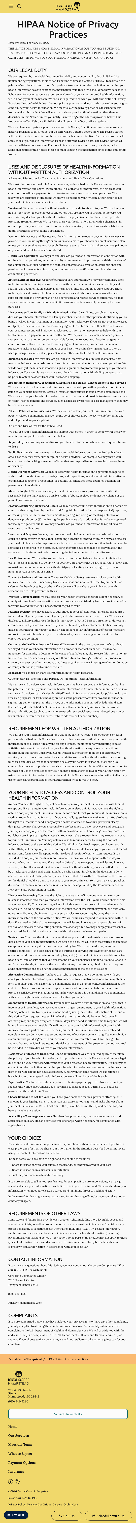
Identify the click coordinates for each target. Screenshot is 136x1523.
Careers (57, 1504)
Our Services (18, 1435)
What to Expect (20, 1453)
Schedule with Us (68, 1414)
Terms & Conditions (39, 1504)
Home (12, 1426)
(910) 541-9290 (18, 1401)
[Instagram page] (17, 1481)
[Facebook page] (10, 1481)
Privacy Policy (17, 1504)
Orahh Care (71, 1504)
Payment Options (22, 1462)
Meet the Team (20, 1444)
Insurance (16, 1471)
